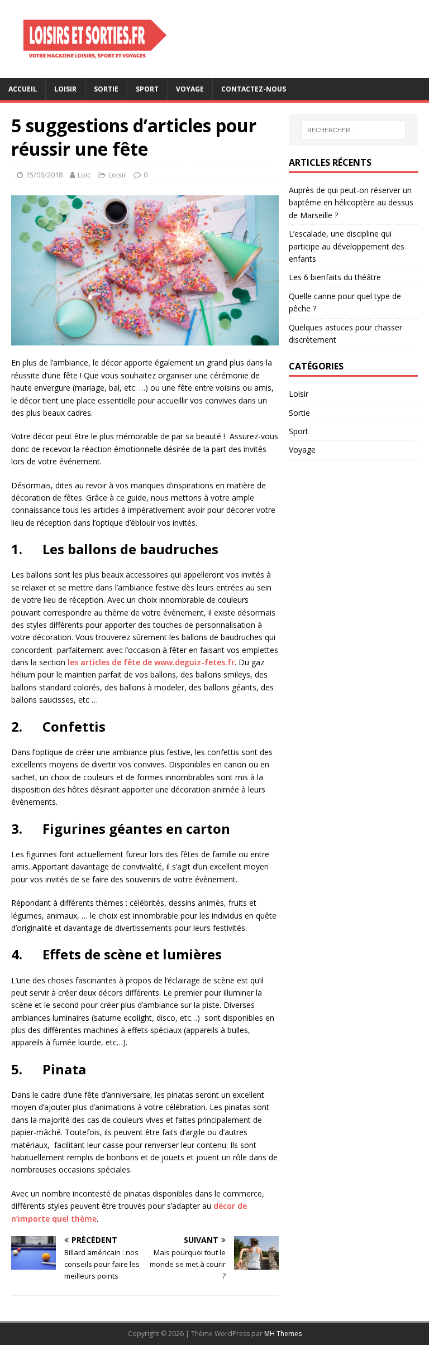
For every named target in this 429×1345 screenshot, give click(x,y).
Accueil (22, 89)
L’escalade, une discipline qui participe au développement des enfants (346, 246)
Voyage (190, 89)
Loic (84, 175)
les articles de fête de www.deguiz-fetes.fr (151, 662)
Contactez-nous (253, 89)
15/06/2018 (44, 175)
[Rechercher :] (353, 130)
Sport (147, 89)
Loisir (65, 89)
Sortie (106, 89)
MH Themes (283, 1333)
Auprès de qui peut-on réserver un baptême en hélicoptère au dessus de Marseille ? (351, 202)
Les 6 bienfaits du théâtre (335, 277)
